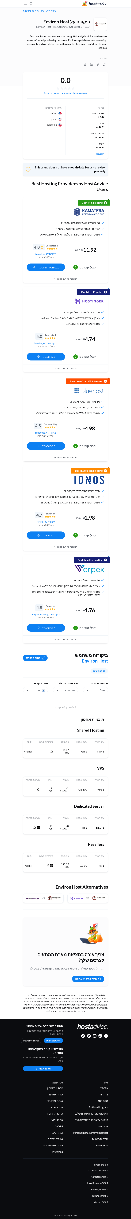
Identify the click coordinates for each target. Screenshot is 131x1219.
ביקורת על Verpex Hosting (45, 614)
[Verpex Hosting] (89, 569)
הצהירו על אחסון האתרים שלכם (91, 1119)
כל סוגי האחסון (55, 1088)
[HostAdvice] (95, 3)
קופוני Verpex (101, 1202)
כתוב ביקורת (33, 657)
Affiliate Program (98, 1107)
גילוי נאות (103, 1126)
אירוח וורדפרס (55, 1100)
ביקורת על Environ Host (66, 21)
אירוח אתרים (56, 1094)
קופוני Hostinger (99, 1189)
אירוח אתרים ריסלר (52, 1145)
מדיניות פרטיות (100, 1139)
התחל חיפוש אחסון (86, 978)
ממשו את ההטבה (48, 267)
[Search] (31, 3)
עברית (37, 690)
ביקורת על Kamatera (46, 253)
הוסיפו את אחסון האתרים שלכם (91, 1113)
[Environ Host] (100, 24)
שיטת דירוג (51, 11)
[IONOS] (89, 479)
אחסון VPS (57, 1119)
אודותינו (104, 1088)
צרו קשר (103, 1094)
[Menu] (25, 3)
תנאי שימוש (102, 1145)
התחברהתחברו (31, 1040)
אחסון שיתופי (56, 1107)
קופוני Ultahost (100, 1195)
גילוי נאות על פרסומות (33, 11)
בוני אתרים (57, 1151)
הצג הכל (100, 154)
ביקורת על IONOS (45, 521)
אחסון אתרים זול (54, 1113)
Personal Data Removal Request (90, 1132)
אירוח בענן (57, 1132)
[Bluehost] (89, 390)
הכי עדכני (69, 690)
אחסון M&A (45, 1068)
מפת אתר (103, 1100)
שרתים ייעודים (55, 1139)
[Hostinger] (89, 301)
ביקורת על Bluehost (45, 432)
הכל (102, 690)
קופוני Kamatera (99, 1176)
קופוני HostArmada (97, 1182)
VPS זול (59, 1126)
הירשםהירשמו (53, 1040)
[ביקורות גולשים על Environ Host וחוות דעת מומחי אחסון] (104, 64)
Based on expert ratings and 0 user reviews (65, 93)
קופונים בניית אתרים (97, 1170)
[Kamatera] (89, 211)
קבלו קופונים (85, 267)
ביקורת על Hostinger (45, 343)
